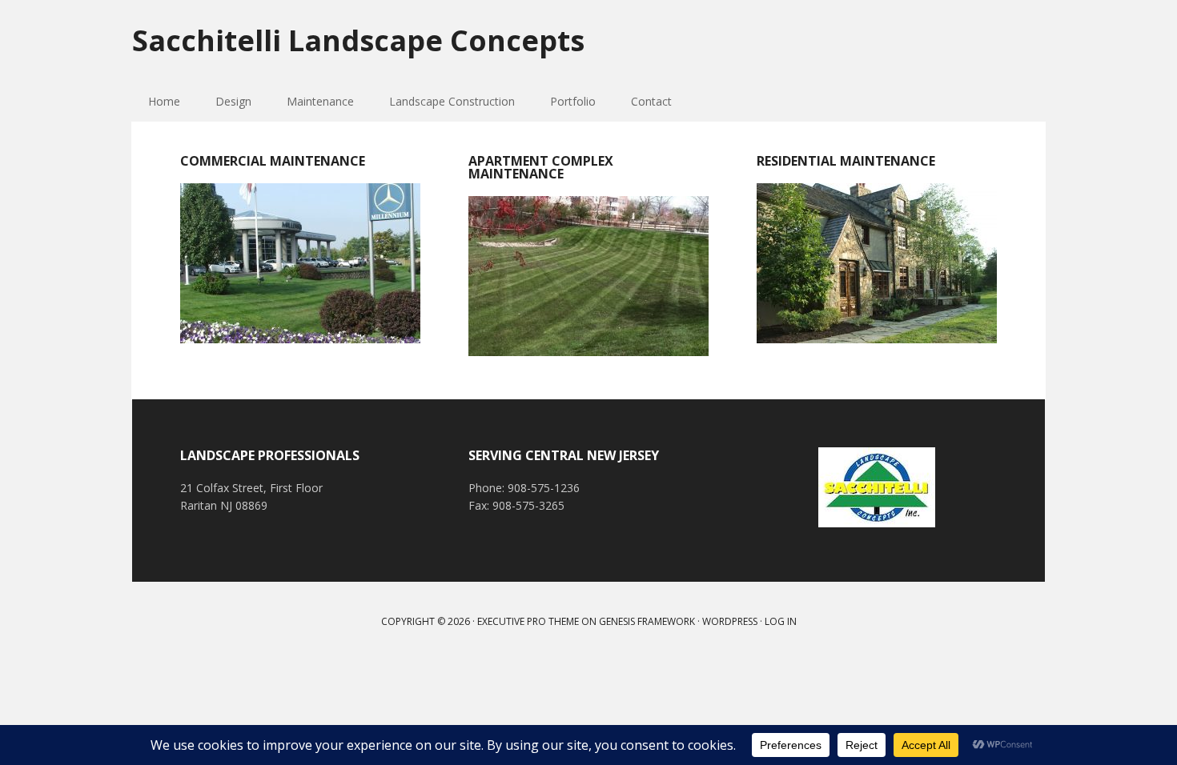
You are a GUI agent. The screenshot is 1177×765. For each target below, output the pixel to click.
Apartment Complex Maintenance (540, 167)
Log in (781, 621)
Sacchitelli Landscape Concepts (358, 39)
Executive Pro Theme (528, 621)
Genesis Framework (647, 621)
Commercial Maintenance (272, 161)
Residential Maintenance (846, 161)
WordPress (729, 621)
